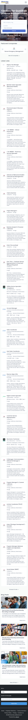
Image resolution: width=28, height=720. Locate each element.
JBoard (17, 717)
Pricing (14, 713)
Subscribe (14, 703)
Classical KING (10, 397)
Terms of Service (21, 711)
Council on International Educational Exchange (15, 310)
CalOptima (9, 88)
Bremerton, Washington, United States (15, 291)
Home (2, 711)
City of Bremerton (11, 289)
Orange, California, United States (14, 90)
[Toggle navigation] (26, 2)
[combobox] (14, 692)
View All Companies (13, 55)
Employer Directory (11, 711)
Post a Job (17, 35)
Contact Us (21, 713)
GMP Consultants (11, 66)
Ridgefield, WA (10, 68)
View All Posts (13, 682)
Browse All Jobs (13, 589)
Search (14, 31)
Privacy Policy (7, 713)
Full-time (18, 66)
